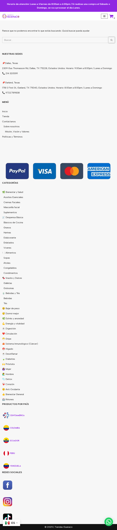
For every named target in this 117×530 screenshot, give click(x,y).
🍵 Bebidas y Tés (11, 293)
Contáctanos (9, 121)
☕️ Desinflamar (10, 353)
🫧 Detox (7, 379)
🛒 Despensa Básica (12, 217)
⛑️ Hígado (7, 349)
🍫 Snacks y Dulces (12, 278)
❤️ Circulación (9, 333)
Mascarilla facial (12, 207)
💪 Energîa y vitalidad (13, 323)
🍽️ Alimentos (9, 252)
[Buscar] (111, 40)
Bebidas (8, 298)
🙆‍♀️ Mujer (6, 369)
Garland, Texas (12, 82)
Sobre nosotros (12, 126)
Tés (5, 303)
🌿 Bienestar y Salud (12, 192)
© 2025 (49, 527)
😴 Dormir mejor (10, 313)
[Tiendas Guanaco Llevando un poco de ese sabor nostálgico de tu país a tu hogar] (10, 16)
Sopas (7, 257)
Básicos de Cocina (13, 222)
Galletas (8, 283)
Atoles (7, 263)
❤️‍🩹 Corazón (8, 384)
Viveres (7, 247)
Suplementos (10, 212)
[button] (108, 522)
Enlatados (9, 242)
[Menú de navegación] (104, 16)
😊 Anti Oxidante (11, 389)
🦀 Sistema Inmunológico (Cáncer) (20, 343)
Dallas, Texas (11, 63)
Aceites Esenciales (13, 197)
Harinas (7, 232)
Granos (7, 227)
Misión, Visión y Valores (17, 131)
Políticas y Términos (12, 136)
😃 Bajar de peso (11, 308)
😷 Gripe (6, 338)
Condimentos (11, 273)
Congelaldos (10, 268)
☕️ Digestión (9, 328)
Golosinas (9, 288)
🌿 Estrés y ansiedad (13, 318)
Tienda (5, 116)
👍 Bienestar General (13, 394)
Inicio (5, 111)
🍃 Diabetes (8, 359)
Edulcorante (10, 237)
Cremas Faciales (12, 202)
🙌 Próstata (8, 364)
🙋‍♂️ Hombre (8, 374)
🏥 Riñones (8, 399)
